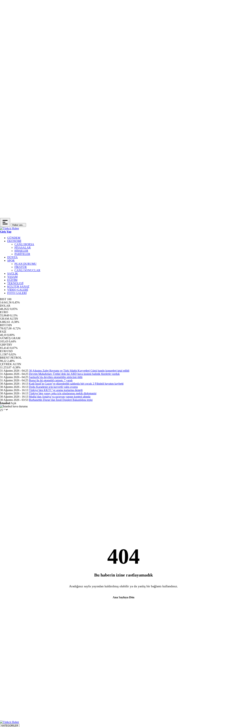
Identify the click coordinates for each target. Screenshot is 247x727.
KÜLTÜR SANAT (18, 286)
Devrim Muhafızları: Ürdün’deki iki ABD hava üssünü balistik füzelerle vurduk (74, 373)
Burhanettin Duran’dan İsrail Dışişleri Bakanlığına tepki (61, 399)
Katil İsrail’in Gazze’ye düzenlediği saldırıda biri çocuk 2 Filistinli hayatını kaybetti (76, 383)
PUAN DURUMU (25, 263)
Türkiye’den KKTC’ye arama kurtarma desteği (56, 390)
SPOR (11, 260)
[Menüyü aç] (5, 222)
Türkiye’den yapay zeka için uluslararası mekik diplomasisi (62, 393)
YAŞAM (12, 276)
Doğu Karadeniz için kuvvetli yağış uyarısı (53, 386)
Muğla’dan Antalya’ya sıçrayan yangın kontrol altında (59, 396)
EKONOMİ (14, 241)
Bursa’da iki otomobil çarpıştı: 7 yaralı (51, 380)
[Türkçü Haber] (9, 228)
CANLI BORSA (24, 244)
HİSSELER (21, 250)
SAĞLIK (12, 273)
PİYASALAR (22, 247)
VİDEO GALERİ (17, 289)
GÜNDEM (13, 237)
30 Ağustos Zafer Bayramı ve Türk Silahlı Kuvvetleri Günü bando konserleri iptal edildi (79, 370)
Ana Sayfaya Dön (123, 597)
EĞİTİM (12, 280)
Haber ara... (18, 225)
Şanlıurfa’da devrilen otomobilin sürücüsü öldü (55, 377)
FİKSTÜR (20, 267)
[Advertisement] (14, 54)
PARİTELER (22, 254)
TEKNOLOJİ (15, 283)
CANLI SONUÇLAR (27, 270)
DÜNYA (12, 257)
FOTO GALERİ (17, 293)
